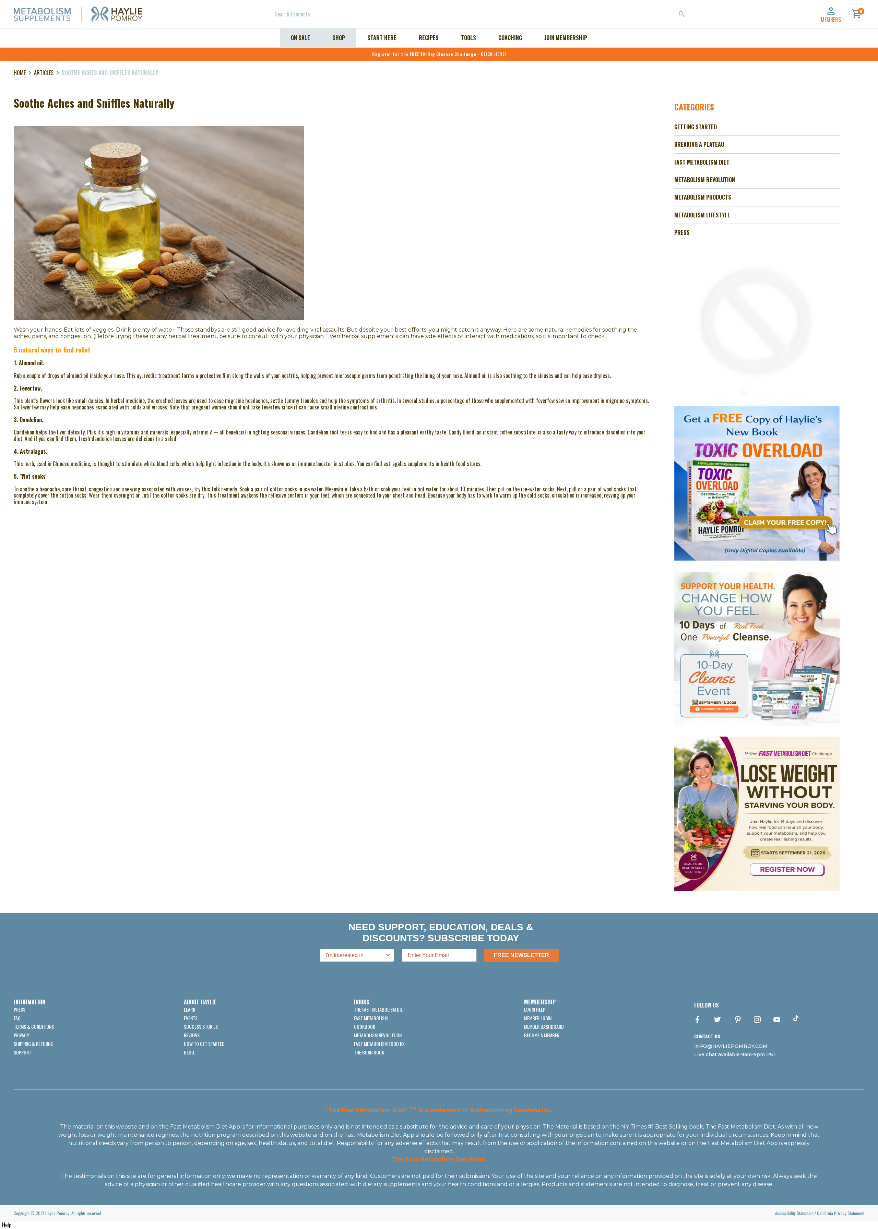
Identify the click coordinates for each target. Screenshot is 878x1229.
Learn (189, 1009)
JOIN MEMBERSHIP (565, 38)
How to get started (204, 1043)
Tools (468, 38)
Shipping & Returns (33, 1043)
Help (6, 1224)
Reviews (192, 1035)
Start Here (381, 38)
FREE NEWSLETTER (521, 955)
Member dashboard (544, 1026)
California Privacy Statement (840, 1213)
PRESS (682, 232)
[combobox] (481, 14)
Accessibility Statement (794, 1213)
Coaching (510, 38)
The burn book (369, 1052)
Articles (44, 73)
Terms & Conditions (34, 1026)
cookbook (364, 1026)
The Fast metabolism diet (379, 1009)
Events (191, 1018)
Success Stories (201, 1026)
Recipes (429, 38)
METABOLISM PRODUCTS (702, 197)
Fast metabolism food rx (379, 1043)
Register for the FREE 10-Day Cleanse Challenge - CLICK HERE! (439, 54)
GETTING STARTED (695, 127)
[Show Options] (387, 955)
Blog (189, 1052)
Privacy (21, 1035)
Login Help (534, 1009)
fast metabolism (371, 1018)
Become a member (541, 1035)
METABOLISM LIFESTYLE (702, 215)
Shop (338, 38)
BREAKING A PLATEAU (699, 144)
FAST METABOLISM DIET (701, 162)
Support (22, 1052)
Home (20, 73)
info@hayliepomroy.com (731, 1046)
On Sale (300, 38)
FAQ (17, 1018)
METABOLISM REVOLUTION (704, 180)
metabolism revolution (378, 1035)
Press (19, 1009)
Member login (537, 1018)
